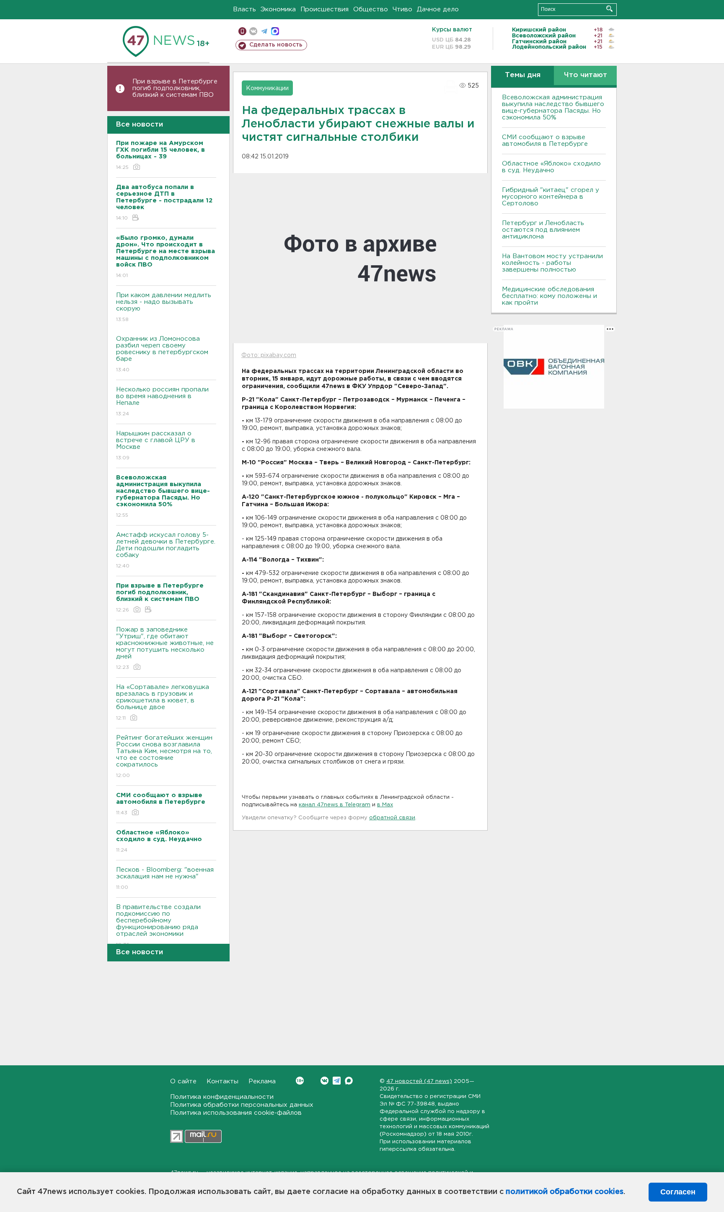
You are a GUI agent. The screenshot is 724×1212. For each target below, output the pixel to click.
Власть (244, 9)
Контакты (222, 1081)
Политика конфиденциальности (222, 1097)
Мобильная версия (242, 31)
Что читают (585, 75)
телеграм (264, 31)
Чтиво (402, 9)
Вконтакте (324, 1081)
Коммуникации (267, 88)
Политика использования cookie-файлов (236, 1113)
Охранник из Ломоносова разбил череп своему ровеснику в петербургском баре (162, 354)
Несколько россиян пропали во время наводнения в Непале (162, 401)
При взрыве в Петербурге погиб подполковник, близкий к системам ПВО (174, 88)
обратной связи (392, 818)
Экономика (278, 9)
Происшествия (324, 9)
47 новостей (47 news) (419, 1081)
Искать (609, 8)
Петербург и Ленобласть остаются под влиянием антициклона (543, 229)
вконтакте (253, 31)
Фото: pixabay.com (268, 355)
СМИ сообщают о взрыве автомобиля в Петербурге (545, 141)
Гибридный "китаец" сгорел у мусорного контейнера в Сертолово (550, 196)
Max (349, 1081)
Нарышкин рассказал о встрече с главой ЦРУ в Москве (155, 445)
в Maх (385, 805)
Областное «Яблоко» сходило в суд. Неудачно (551, 167)
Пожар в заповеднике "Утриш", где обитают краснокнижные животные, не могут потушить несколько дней (165, 648)
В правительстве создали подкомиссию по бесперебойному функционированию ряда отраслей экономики (158, 925)
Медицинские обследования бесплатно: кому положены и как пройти (549, 296)
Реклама (262, 1081)
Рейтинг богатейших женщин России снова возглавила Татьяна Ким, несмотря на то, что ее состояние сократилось (164, 756)
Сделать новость (276, 44)
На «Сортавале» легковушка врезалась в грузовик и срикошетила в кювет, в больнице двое (162, 702)
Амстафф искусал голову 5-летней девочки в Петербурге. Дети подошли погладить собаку (165, 550)
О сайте (183, 1081)
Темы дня (522, 75)
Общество (370, 9)
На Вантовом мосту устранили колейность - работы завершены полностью (552, 263)
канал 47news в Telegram (334, 805)
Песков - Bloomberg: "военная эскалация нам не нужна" (165, 878)
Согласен (678, 1192)
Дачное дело (438, 9)
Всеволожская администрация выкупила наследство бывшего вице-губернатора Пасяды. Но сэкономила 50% (553, 107)
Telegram (337, 1081)
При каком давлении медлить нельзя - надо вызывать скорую (163, 307)
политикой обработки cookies (564, 1192)
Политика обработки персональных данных (241, 1105)
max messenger (275, 31)
